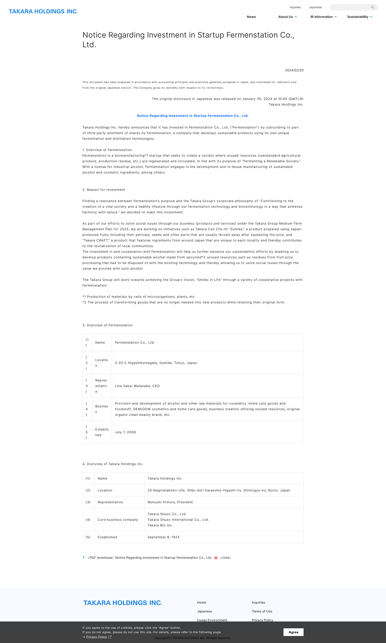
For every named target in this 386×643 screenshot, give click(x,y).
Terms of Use (262, 611)
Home (201, 602)
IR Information (322, 17)
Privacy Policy (96, 636)
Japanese (315, 7)
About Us (285, 17)
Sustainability (357, 17)
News (251, 17)
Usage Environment (212, 620)
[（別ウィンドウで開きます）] (216, 558)
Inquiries (295, 7)
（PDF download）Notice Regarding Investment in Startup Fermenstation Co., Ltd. (149, 558)
